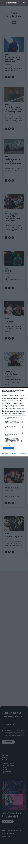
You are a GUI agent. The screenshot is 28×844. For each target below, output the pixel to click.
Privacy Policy (22, 453)
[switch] (22, 422)
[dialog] (14, 422)
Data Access (14, 453)
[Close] (24, 390)
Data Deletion (5, 453)
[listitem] (14, 418)
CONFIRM (8, 448)
